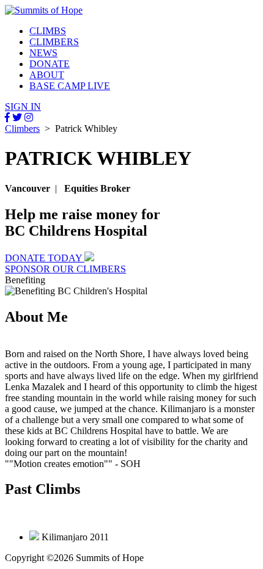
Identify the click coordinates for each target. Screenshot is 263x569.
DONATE (49, 64)
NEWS (43, 53)
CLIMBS (47, 31)
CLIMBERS (54, 42)
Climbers (22, 128)
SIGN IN (23, 106)
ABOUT (46, 75)
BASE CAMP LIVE (69, 86)
